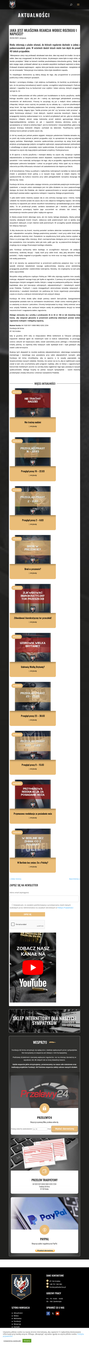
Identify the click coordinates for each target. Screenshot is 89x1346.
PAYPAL (44, 1239)
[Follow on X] (53, 1313)
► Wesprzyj (16, 1324)
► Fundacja (16, 1321)
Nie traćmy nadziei (33, 422)
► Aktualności (17, 1313)
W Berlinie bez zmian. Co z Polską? (32, 862)
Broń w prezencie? (33, 569)
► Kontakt (16, 1327)
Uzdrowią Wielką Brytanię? (33, 667)
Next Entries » (74, 879)
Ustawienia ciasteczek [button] (12, 1341)
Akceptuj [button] (27, 1341)
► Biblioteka (16, 1318)
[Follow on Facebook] (48, 1313)
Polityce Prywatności (65, 908)
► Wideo (15, 1316)
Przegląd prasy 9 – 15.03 (33, 764)
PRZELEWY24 (44, 1117)
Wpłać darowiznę (64, 1128)
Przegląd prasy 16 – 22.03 (32, 471)
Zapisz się (27, 914)
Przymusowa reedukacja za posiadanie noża (33, 813)
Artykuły (23, 38)
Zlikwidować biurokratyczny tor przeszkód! (33, 618)
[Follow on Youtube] (57, 1313)
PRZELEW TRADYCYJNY (44, 1180)
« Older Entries (15, 879)
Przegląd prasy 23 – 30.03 (33, 716)
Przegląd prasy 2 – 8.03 (32, 520)
